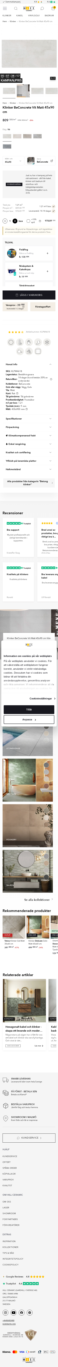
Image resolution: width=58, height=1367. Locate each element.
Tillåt (29, 709)
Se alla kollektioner (37, 900)
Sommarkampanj (12, 2)
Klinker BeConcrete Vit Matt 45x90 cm (36, 22)
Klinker (13, 22)
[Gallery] (29, 53)
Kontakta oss (9, 1324)
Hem (5, 22)
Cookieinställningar (41, 698)
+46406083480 (8, 1321)
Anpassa (27, 719)
